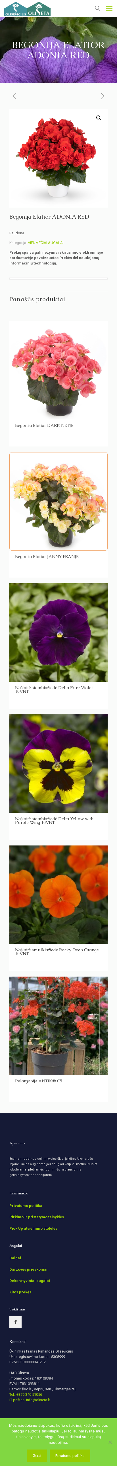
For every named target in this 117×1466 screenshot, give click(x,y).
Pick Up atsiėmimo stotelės (33, 1228)
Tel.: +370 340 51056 (25, 1394)
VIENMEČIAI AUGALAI (46, 243)
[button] (99, 118)
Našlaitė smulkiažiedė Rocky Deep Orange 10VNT (57, 951)
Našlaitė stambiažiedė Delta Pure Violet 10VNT (54, 689)
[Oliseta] (27, 8)
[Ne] (110, 1442)
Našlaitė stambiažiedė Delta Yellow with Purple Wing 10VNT (54, 820)
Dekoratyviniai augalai (29, 1281)
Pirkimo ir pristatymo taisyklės (36, 1217)
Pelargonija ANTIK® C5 (38, 1081)
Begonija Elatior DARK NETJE (44, 425)
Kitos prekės (20, 1292)
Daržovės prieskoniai (28, 1269)
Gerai (37, 1455)
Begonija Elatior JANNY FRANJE (47, 556)
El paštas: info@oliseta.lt (29, 1400)
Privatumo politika (25, 1206)
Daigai (15, 1258)
